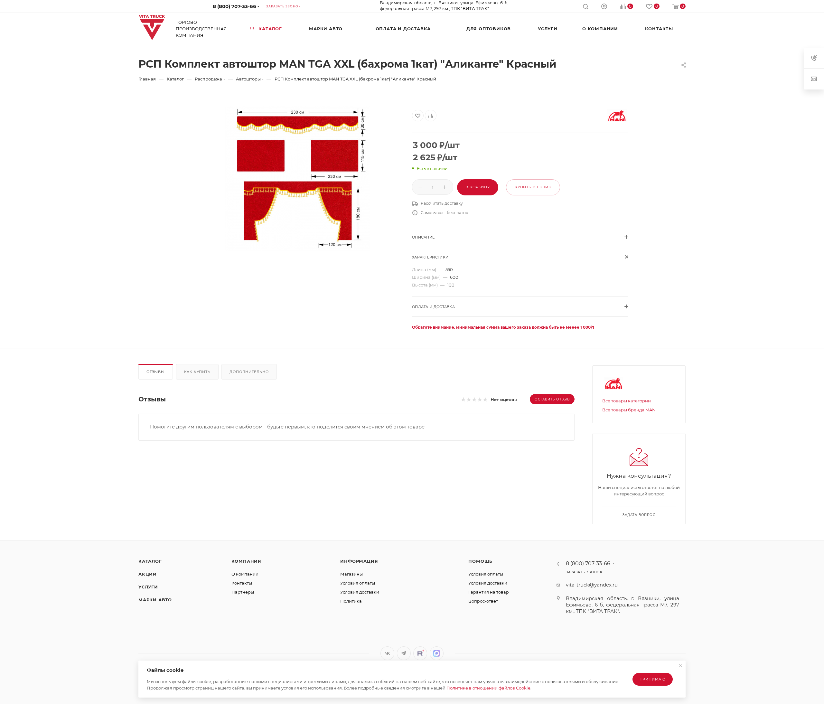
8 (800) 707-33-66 (234, 6)
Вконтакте (387, 653)
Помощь (480, 561)
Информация (359, 561)
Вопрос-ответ (483, 601)
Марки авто (155, 599)
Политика (351, 601)
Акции (147, 574)
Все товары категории (626, 400)
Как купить (197, 372)
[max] (437, 653)
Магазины (351, 574)
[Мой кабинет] (604, 7)
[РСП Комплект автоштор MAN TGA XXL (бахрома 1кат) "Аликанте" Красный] (297, 178)
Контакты (241, 583)
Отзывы (155, 372)
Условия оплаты (357, 583)
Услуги (148, 586)
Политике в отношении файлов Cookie (488, 687)
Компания (246, 561)
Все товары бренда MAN (629, 409)
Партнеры (242, 592)
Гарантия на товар (488, 592)
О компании (244, 574)
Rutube (420, 653)
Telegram (404, 653)
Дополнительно (248, 372)
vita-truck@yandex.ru (592, 585)
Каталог (150, 561)
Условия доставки (359, 592)
